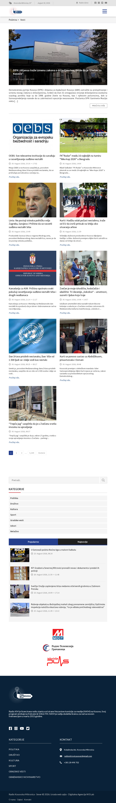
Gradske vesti (17, 520)
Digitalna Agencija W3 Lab (81, 794)
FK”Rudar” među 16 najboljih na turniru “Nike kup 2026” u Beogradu (80, 157)
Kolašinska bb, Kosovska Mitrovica (79, 749)
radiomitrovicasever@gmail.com (78, 756)
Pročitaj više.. (14, 177)
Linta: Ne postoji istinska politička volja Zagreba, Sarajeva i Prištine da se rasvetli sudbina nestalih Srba (30, 224)
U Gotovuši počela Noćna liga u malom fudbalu (53, 549)
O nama (12, 799)
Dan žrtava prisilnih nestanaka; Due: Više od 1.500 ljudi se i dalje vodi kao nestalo (31, 358)
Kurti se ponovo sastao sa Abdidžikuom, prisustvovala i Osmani (81, 358)
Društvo (14, 503)
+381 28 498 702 (71, 762)
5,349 (31, 453)
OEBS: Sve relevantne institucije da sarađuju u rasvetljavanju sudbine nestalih (32, 157)
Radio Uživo (83, 3)
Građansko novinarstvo (24, 777)
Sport (13, 515)
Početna (14, 19)
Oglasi (20, 799)
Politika (14, 498)
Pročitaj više (98, 105)
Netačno (14, 531)
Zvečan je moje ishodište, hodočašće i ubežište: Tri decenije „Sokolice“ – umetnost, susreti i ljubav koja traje (83, 292)
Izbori (13, 526)
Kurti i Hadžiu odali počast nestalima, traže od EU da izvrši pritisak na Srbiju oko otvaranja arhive (82, 224)
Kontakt (27, 799)
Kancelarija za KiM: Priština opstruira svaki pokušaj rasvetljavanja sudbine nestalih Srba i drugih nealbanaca (32, 292)
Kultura (14, 509)
